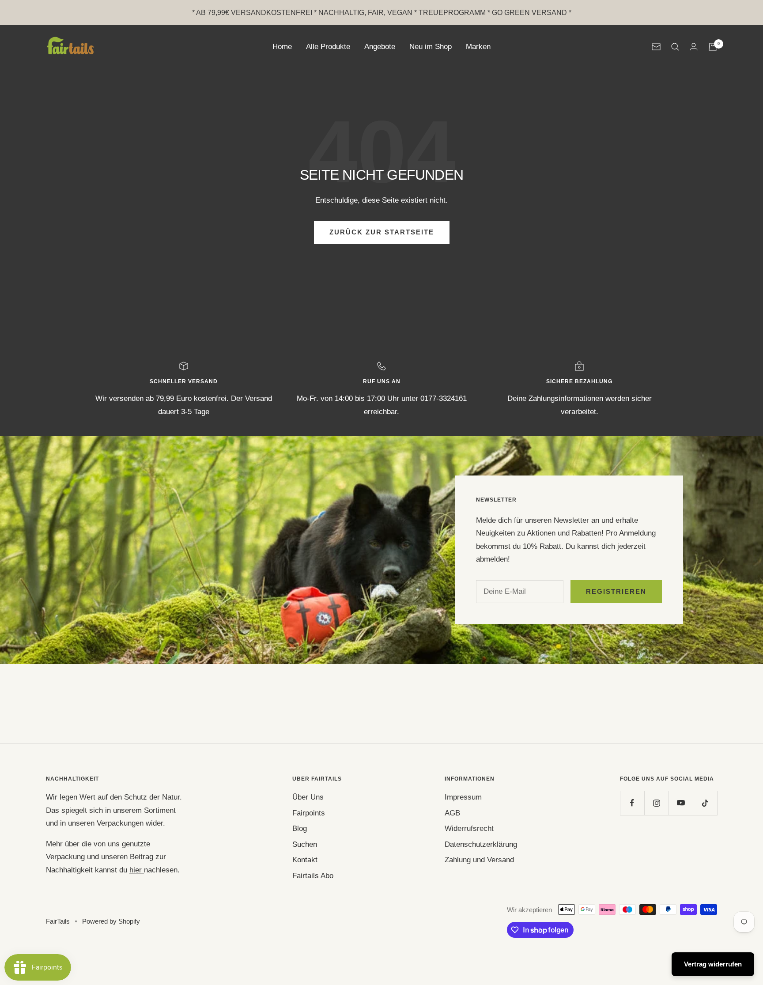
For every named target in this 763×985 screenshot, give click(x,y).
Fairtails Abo (312, 876)
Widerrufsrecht (469, 828)
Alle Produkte (328, 46)
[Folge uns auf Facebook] (632, 803)
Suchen (304, 844)
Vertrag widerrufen (713, 964)
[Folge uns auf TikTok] (705, 803)
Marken (478, 46)
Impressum (463, 797)
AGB (452, 813)
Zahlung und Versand (479, 860)
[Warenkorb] (712, 47)
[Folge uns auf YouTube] (681, 803)
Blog (299, 828)
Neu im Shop (430, 46)
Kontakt (304, 860)
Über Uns (308, 797)
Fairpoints (308, 813)
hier (136, 870)
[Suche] (675, 47)
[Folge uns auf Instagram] (656, 803)
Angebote (379, 46)
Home (282, 46)
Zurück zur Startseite (381, 232)
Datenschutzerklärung (481, 844)
